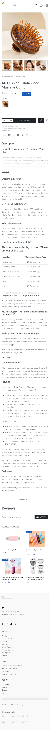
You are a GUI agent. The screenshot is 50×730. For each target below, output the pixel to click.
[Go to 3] (29, 65)
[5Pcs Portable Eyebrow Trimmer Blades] (37, 539)
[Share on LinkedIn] (18, 135)
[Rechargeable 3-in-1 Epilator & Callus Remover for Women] (37, 566)
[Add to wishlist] (47, 120)
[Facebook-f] (3, 624)
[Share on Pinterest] (23, 135)
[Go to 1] (7, 65)
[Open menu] (14, 5)
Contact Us (22, 455)
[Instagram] (7, 624)
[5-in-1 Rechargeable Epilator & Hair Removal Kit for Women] (13, 566)
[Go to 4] (41, 65)
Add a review (41, 517)
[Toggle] (5, 172)
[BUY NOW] (41, 120)
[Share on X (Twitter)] (9, 135)
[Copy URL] (31, 135)
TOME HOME (26, 435)
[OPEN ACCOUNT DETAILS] (47, 5)
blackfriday (7, 130)
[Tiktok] (11, 624)
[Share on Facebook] (14, 135)
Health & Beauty (7, 77)
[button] (25, 499)
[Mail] (27, 135)
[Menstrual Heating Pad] (13, 539)
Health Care (20, 77)
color (4, 99)
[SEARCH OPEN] (36, 5)
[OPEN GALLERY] (25, 35)
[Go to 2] (18, 65)
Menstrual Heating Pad (9, 550)
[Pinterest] (16, 624)
